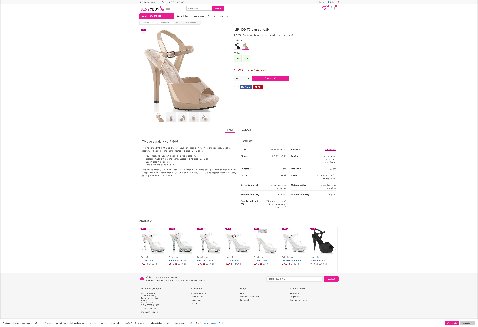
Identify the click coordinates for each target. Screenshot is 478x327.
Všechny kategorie (154, 16)
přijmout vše (452, 323)
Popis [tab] (230, 130)
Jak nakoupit (196, 300)
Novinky (211, 16)
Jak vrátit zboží (197, 296)
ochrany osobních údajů (214, 323)
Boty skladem (182, 16)
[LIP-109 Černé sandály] (237, 49)
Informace (223, 16)
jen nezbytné (467, 323)
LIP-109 (202, 172)
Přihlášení (334, 2)
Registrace (295, 296)
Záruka (193, 303)
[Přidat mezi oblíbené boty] (236, 87)
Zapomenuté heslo (298, 300)
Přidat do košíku (270, 78)
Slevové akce (198, 16)
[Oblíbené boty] (324, 8)
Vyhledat (218, 8)
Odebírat (331, 279)
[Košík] (332, 8)
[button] (166, 230)
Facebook (244, 300)
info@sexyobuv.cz (149, 312)
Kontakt (243, 293)
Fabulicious (330, 149)
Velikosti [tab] (246, 130)
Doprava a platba (198, 293)
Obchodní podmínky (249, 296)
